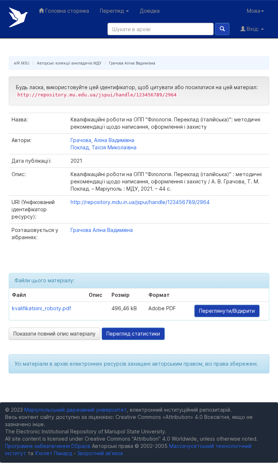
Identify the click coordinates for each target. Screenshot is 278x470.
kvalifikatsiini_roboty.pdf (41, 308)
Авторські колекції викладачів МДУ (69, 63)
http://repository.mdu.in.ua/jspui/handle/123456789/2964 (140, 202)
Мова (253, 11)
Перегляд (112, 11)
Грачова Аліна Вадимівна (132, 63)
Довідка (150, 11)
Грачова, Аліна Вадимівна (102, 140)
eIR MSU (21, 63)
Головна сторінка (66, 11)
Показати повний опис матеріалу (54, 333)
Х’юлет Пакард (53, 453)
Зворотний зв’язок (100, 453)
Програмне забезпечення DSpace (47, 446)
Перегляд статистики (133, 333)
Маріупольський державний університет (75, 410)
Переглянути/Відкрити (227, 311)
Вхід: (252, 29)
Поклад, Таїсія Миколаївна (103, 147)
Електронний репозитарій (18, 17)
